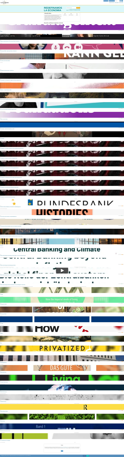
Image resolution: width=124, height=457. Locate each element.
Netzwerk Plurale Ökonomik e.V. (64, 447)
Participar (121, 2)
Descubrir (117, 2)
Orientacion (111, 2)
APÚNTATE (78, 7)
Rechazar (84, 455)
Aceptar (88, 455)
